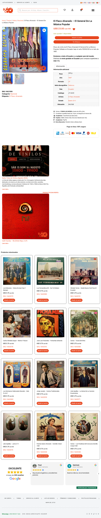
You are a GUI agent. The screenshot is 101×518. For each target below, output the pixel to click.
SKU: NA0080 (48, 291)
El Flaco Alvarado (15, 96)
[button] (93, 10)
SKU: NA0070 (14, 292)
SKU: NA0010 (83, 292)
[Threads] (98, 514)
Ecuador (71, 89)
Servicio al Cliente (23, 2)
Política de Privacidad (88, 498)
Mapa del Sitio (50, 502)
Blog (35, 2)
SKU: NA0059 (48, 394)
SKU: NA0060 (16, 395)
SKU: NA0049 (49, 448)
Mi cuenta (8, 498)
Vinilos (14, 20)
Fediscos (71, 85)
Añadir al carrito (77, 37)
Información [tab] (60, 66)
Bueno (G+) (72, 100)
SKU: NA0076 (15, 344)
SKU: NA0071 (82, 395)
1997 (70, 78)
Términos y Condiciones (68, 498)
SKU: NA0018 (49, 344)
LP (69, 81)
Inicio (3, 20)
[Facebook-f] (91, 514)
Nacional (20, 20)
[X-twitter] (96, 514)
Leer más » (5, 189)
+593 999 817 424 (11, 514)
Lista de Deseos (7, 2)
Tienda (9, 20)
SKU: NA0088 (77, 344)
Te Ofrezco (76, 42)
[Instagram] (89, 514)
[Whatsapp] (87, 514)
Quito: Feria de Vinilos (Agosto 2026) (15, 178)
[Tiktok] (93, 514)
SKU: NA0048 (84, 448)
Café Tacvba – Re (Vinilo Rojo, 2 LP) (14, 241)
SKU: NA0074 (11, 447)
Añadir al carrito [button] (9, 300)
